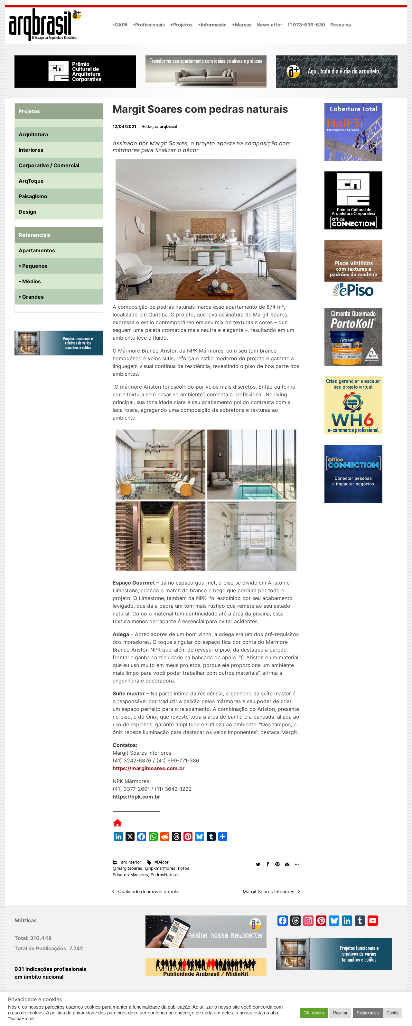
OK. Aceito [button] (314, 1013)
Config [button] (392, 1013)
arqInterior (131, 862)
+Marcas (241, 24)
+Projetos (181, 24)
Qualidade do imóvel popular (149, 891)
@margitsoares (127, 868)
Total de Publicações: (41, 948)
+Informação (212, 24)
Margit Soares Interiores (269, 891)
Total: (22, 938)
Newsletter (269, 24)
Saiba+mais (368, 1013)
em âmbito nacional (38, 976)
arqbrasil (168, 126)
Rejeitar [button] (340, 1013)
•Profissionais (149, 24)
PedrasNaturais (166, 874)
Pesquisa (340, 24)
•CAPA (120, 24)
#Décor (161, 862)
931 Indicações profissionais (50, 969)
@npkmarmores (160, 868)
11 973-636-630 (306, 24)
